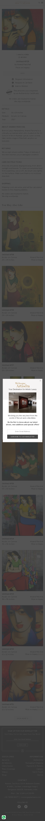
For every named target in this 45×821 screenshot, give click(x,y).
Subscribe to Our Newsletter (22, 437)
